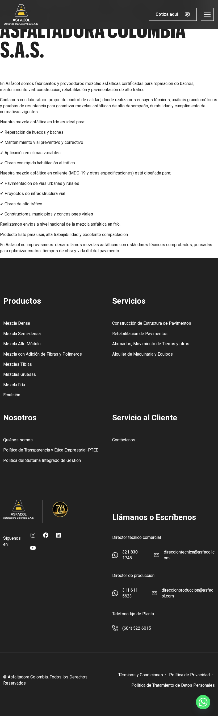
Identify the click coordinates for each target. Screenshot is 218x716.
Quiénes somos (18, 439)
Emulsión (11, 394)
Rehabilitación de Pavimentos (139, 333)
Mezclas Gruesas (19, 374)
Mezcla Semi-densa (22, 333)
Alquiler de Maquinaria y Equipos (142, 354)
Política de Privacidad (189, 674)
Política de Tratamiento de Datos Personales (173, 685)
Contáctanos (123, 439)
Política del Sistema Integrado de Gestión (42, 460)
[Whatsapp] (203, 702)
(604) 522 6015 (136, 628)
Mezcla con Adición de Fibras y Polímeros (42, 354)
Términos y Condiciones (140, 674)
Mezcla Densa (16, 323)
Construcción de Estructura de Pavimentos (151, 323)
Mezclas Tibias (17, 364)
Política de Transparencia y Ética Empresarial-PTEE (50, 450)
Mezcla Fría (14, 384)
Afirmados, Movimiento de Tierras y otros (150, 343)
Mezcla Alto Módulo (22, 343)
